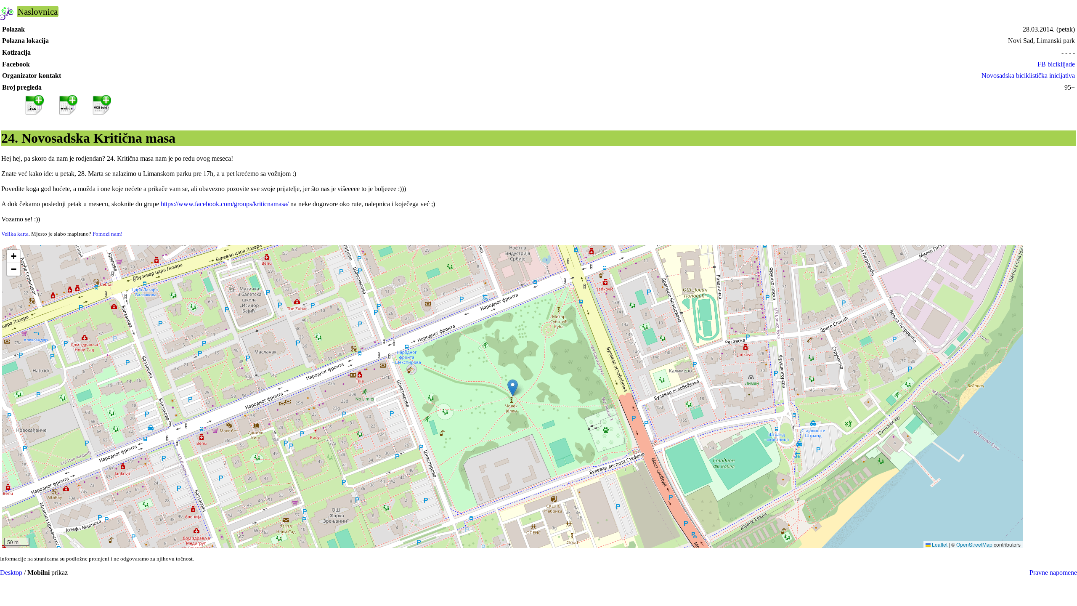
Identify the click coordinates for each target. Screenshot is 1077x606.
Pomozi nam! (107, 234)
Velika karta (15, 234)
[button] (512, 387)
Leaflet (939, 544)
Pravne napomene (1053, 572)
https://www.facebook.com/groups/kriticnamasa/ (225, 203)
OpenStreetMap (974, 544)
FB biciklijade (1056, 64)
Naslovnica (38, 11)
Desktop (11, 572)
